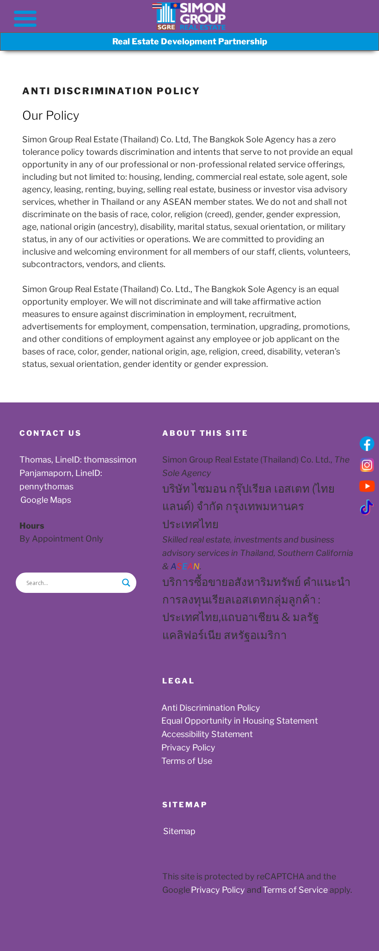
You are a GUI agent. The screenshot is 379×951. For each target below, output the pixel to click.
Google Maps (45, 500)
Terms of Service (293, 890)
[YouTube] (367, 486)
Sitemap (179, 831)
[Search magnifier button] (126, 582)
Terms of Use (186, 761)
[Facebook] (367, 443)
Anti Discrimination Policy (210, 708)
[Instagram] (367, 465)
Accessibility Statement (207, 734)
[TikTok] (367, 507)
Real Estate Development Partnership (189, 41)
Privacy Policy (188, 747)
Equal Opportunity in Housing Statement (239, 720)
